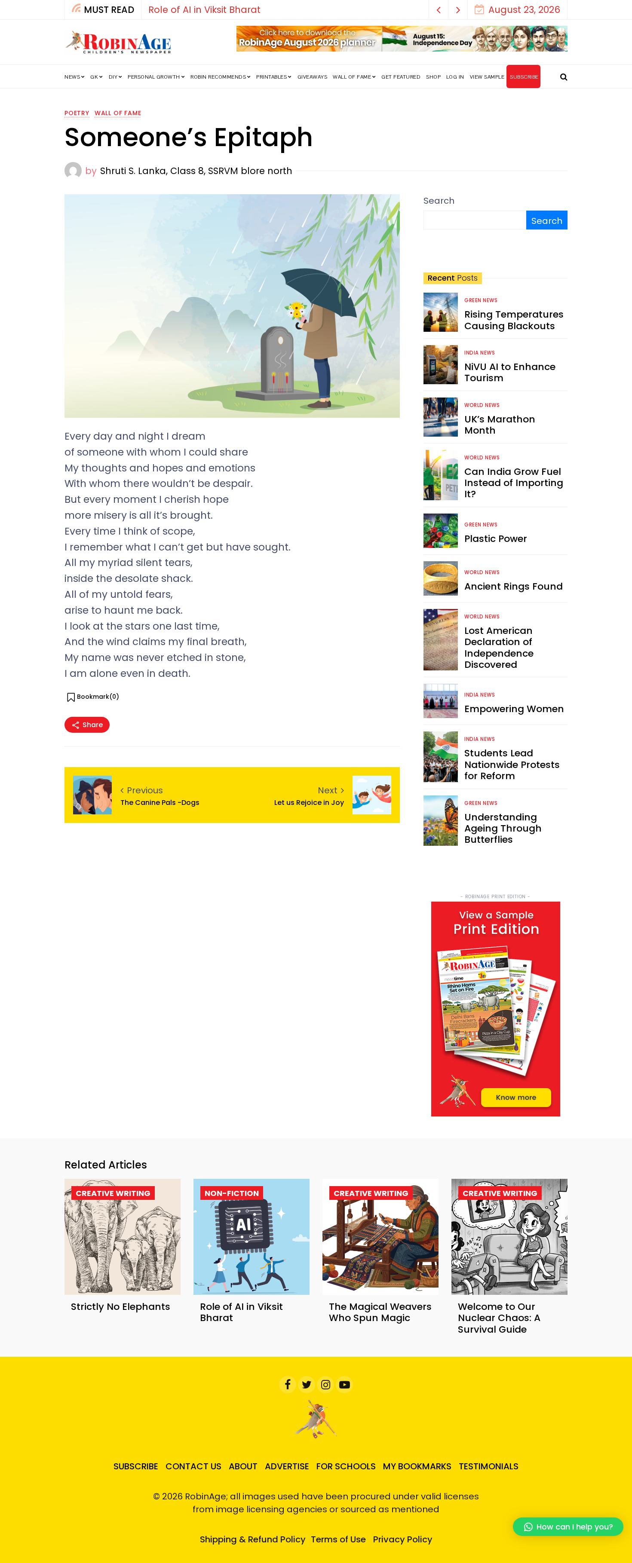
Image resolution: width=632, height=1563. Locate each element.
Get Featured (400, 76)
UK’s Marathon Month (499, 425)
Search (438, 201)
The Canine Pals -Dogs (159, 802)
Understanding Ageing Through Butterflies (503, 829)
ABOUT (243, 1466)
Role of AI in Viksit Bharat (204, 9)
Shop (433, 76)
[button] (438, 9)
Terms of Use (338, 1539)
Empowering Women (514, 709)
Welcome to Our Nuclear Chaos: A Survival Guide (499, 1318)
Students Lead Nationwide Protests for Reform (512, 764)
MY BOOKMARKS (417, 1466)
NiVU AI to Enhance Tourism (509, 372)
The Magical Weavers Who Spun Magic (380, 1312)
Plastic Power (495, 538)
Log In (455, 76)
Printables (271, 76)
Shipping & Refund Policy (253, 1539)
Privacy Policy (403, 1539)
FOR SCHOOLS (346, 1466)
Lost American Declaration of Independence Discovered (499, 647)
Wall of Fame (352, 76)
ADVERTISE (287, 1466)
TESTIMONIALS (488, 1466)
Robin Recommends (218, 76)
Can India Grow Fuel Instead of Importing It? (513, 483)
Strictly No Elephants (120, 1306)
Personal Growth (154, 76)
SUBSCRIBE (524, 76)
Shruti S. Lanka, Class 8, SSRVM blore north (196, 171)
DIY (113, 76)
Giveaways (313, 76)
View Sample (487, 76)
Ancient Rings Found (513, 586)
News (72, 76)
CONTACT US (193, 1466)
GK (94, 76)
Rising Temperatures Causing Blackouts (514, 320)
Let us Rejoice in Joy (309, 802)
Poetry (76, 113)
